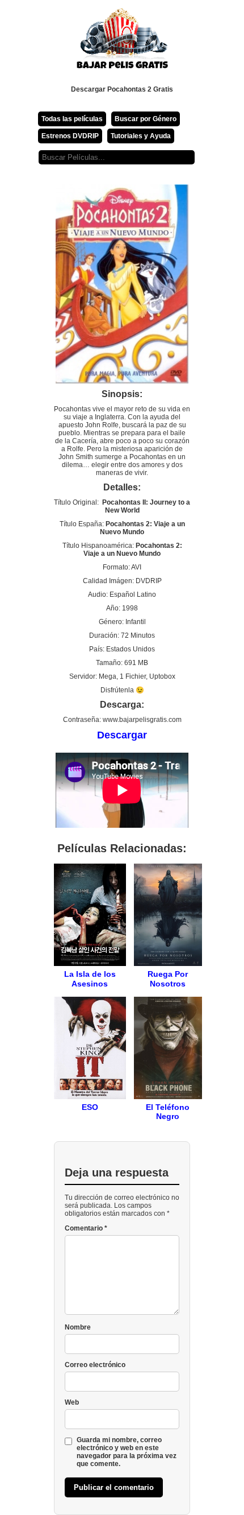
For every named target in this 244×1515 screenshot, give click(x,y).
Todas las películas (72, 119)
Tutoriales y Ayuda (141, 136)
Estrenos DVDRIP (70, 136)
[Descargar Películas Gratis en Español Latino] (122, 43)
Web (72, 1402)
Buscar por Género (145, 119)
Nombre (78, 1327)
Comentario (86, 1228)
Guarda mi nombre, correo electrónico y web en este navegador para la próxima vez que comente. (126, 1452)
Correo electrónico (95, 1365)
